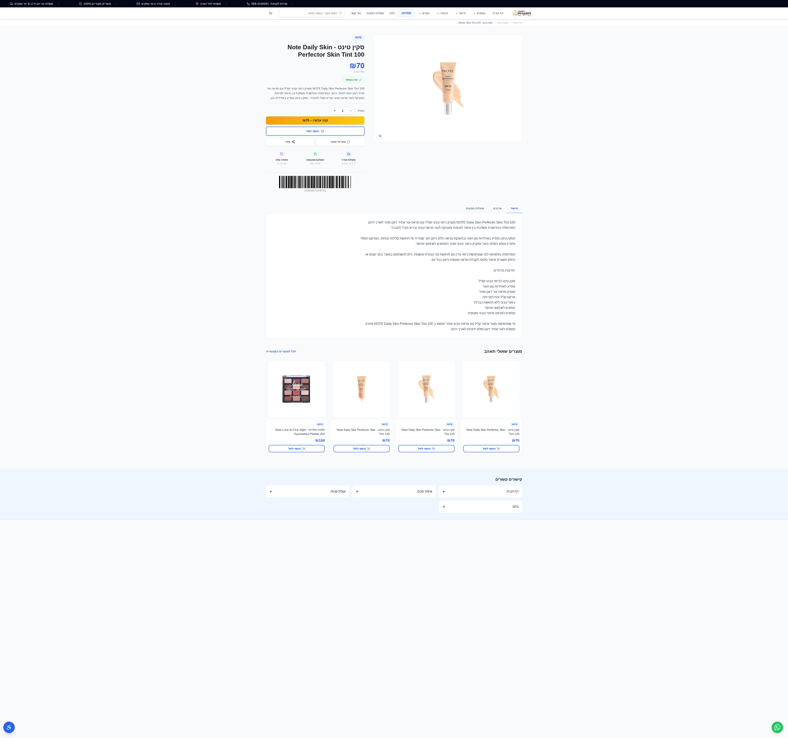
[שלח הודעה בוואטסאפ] (777, 727)
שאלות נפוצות (375, 13)
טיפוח (444, 13)
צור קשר (356, 13)
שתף (287, 141)
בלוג (392, 13)
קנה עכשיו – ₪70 (315, 120)
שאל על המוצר (338, 141)
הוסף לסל (489, 448)
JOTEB (406, 13)
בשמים (481, 13)
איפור (462, 13)
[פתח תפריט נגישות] (9, 727)
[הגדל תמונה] (380, 136)
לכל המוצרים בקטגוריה (281, 351)
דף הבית (498, 13)
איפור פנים (502, 22)
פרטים (497, 208)
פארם (426, 13)
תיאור (514, 208)
